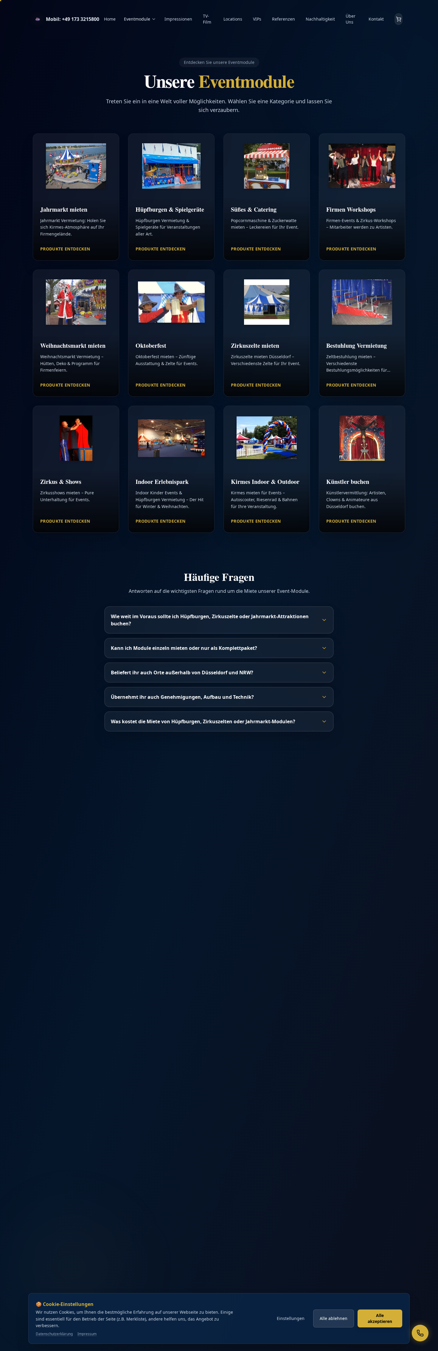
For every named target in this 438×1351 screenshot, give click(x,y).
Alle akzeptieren (380, 1318)
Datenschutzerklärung (54, 1334)
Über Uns (350, 19)
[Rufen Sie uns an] (420, 1333)
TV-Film (207, 19)
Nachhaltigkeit (320, 19)
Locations (232, 19)
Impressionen (178, 19)
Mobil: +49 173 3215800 (72, 19)
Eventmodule (137, 19)
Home (110, 19)
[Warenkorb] (398, 19)
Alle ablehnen (333, 1318)
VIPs (257, 19)
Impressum (87, 1334)
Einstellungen (291, 1318)
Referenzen (283, 19)
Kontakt (376, 19)
